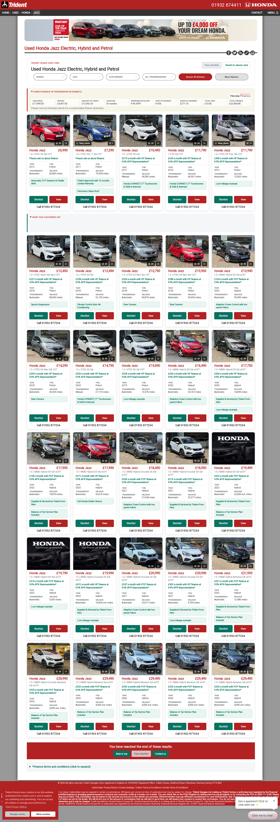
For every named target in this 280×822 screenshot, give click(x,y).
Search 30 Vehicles (195, 77)
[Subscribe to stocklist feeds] (240, 52)
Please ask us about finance (43, 158)
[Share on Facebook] (228, 52)
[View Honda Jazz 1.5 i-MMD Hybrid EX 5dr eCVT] (233, 448)
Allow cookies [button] (43, 814)
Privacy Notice (110, 787)
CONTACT (256, 12)
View (58, 199)
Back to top (121, 753)
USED (15, 12)
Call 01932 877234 (48, 206)
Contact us (160, 753)
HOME (5, 12)
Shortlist (38, 199)
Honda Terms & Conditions (175, 787)
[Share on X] (234, 52)
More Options (231, 77)
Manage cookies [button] (17, 814)
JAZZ (36, 12)
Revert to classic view (236, 65)
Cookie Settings (126, 787)
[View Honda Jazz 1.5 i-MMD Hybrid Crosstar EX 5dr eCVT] (94, 553)
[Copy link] (246, 52)
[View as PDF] (252, 52)
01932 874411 (226, 5)
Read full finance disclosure (211, 804)
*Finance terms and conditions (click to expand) (61, 766)
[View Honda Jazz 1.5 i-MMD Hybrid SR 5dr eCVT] (48, 553)
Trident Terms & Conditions (148, 787)
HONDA (26, 12)
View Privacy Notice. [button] (16, 807)
